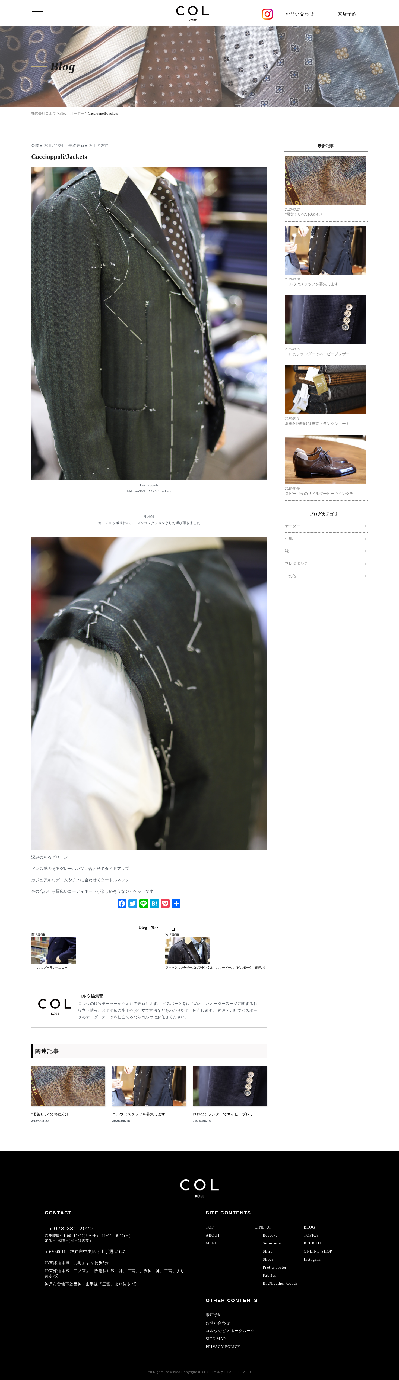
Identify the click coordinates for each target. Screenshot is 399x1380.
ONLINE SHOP (318, 1251)
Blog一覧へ (149, 927)
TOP (210, 1227)
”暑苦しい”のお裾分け (303, 212)
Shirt (267, 1251)
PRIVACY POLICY (223, 1347)
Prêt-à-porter (275, 1267)
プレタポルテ (296, 564)
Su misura (272, 1243)
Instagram (313, 1260)
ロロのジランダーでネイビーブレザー (317, 351)
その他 (290, 576)
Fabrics (269, 1275)
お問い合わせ (300, 14)
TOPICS (311, 1235)
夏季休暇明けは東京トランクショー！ (317, 421)
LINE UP (263, 1227)
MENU (212, 1243)
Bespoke (270, 1235)
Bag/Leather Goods (280, 1283)
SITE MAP (216, 1339)
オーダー (292, 526)
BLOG (309, 1227)
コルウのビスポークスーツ (230, 1331)
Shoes (268, 1260)
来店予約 (347, 14)
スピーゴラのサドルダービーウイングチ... (321, 491)
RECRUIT (313, 1243)
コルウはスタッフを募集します (311, 282)
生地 (289, 539)
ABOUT (213, 1235)
